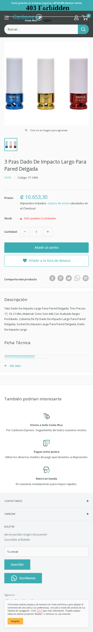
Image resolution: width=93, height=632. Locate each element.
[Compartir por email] (86, 278)
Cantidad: (11, 232)
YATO (7, 177)
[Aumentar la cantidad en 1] (47, 231)
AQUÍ (39, 610)
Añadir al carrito (47, 247)
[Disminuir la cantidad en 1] (24, 231)
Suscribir (17, 564)
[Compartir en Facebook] (52, 278)
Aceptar (15, 621)
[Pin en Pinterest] (61, 278)
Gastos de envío (58, 203)
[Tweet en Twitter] (69, 278)
